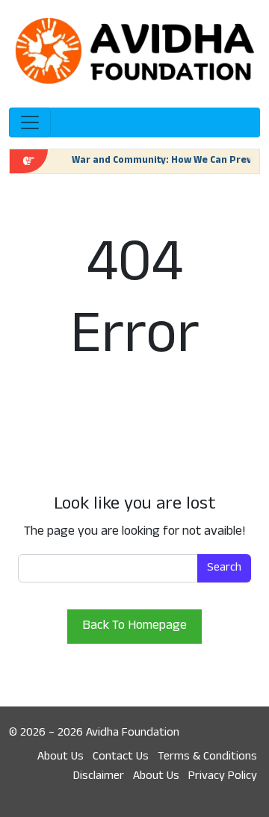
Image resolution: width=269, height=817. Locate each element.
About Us (60, 757)
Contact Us (121, 757)
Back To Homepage (134, 626)
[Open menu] (30, 122)
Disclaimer (98, 776)
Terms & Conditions (207, 757)
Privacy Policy (222, 776)
